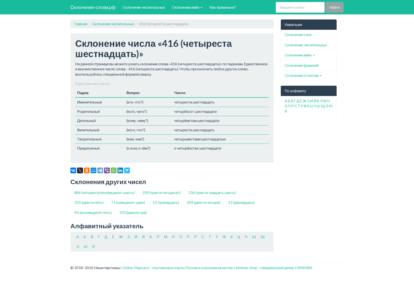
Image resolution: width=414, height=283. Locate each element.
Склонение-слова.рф (92, 7)
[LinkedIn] (120, 170)
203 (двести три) (133, 212)
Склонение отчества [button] (302, 75)
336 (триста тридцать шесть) (212, 192)
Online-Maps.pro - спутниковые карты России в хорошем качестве (177, 267)
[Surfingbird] (127, 170)
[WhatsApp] (113, 170)
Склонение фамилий (301, 65)
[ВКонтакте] (73, 170)
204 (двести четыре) (203, 202)
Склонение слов (298, 34)
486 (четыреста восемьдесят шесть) (104, 192)
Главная (80, 24)
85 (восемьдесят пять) (93, 212)
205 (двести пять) (89, 202)
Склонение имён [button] (186, 7)
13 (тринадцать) (166, 202)
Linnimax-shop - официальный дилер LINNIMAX (273, 267)
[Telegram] (100, 170)
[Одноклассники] (87, 170)
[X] (80, 170)
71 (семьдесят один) (128, 202)
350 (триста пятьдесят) (161, 192)
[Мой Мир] (93, 170)
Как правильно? (223, 7)
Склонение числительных (144, 7)
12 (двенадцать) (241, 202)
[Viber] (107, 170)
